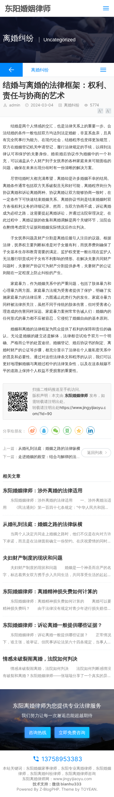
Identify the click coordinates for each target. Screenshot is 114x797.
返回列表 (95, 452)
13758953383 (62, 759)
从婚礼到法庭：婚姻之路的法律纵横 (49, 448)
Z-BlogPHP (49, 789)
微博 (32, 430)
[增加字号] (100, 111)
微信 (55, 430)
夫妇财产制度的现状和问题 (33, 558)
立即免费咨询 (72, 732)
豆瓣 (67, 430)
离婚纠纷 (71, 105)
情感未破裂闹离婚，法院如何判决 (40, 659)
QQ (44, 430)
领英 (90, 430)
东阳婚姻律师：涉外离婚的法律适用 (42, 490)
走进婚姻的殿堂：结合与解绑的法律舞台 (53, 456)
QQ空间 (79, 430)
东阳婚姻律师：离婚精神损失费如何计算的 (50, 591)
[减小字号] (108, 111)
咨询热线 (37, 732)
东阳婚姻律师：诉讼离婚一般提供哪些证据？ (52, 625)
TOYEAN (89, 789)
